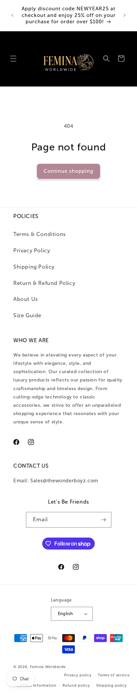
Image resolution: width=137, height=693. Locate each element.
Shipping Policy (34, 267)
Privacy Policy (31, 250)
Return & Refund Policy (44, 283)
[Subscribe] (103, 520)
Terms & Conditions (39, 234)
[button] (13, 58)
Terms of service (113, 675)
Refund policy (76, 685)
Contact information (36, 685)
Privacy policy (78, 675)
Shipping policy (111, 685)
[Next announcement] (124, 15)
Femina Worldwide (48, 667)
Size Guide (27, 315)
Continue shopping (68, 171)
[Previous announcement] (12, 15)
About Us (25, 299)
